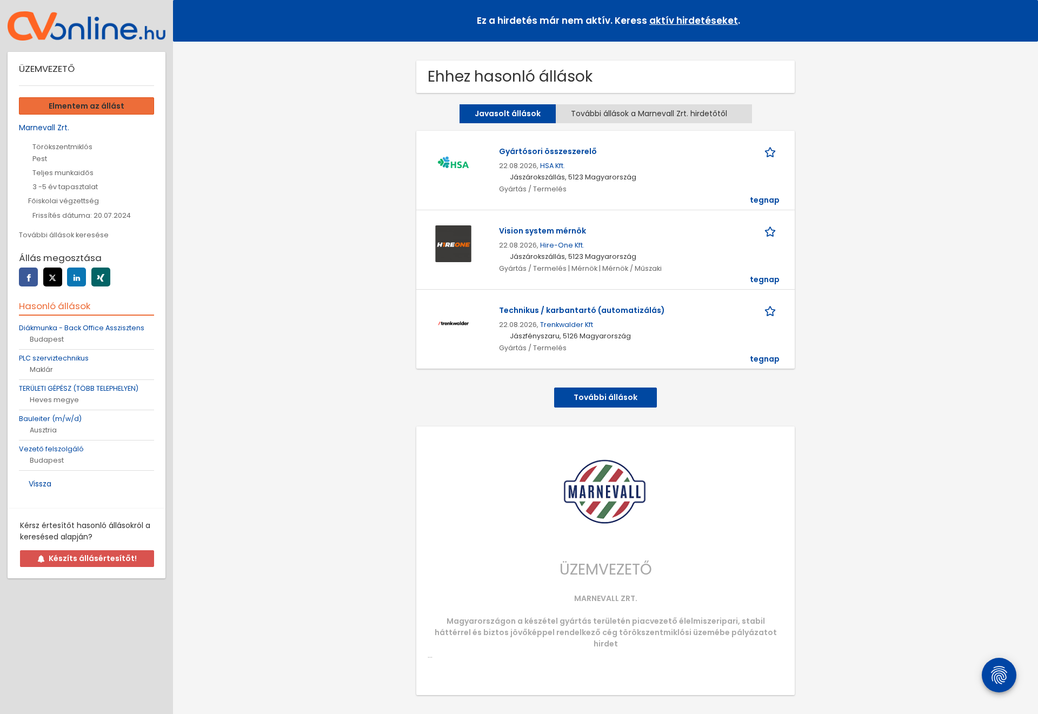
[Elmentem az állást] (772, 151)
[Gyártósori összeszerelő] (453, 163)
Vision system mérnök (542, 230)
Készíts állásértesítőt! (93, 558)
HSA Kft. (552, 165)
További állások (605, 397)
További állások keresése (64, 234)
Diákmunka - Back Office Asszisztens (81, 327)
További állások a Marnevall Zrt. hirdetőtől (649, 113)
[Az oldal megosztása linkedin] (76, 277)
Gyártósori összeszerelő (548, 151)
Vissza (40, 483)
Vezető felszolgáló (51, 448)
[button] (1021, 20)
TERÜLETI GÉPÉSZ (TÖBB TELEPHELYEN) (78, 388)
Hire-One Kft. (562, 245)
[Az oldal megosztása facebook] (28, 277)
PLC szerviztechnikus (54, 358)
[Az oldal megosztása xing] (100, 277)
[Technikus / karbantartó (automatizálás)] (453, 322)
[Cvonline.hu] (86, 26)
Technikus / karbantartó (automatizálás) (582, 310)
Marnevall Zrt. (44, 127)
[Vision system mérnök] (453, 243)
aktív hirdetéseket (693, 20)
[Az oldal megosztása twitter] (52, 277)
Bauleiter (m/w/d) (50, 418)
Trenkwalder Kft (566, 324)
